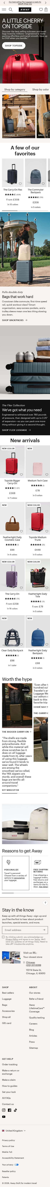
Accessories (8, 1011)
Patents (5, 1177)
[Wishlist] (41, 9)
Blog (31, 1029)
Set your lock (9, 1092)
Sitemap (33, 1047)
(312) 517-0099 (33, 965)
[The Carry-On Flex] (13, 173)
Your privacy (7, 1164)
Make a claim (9, 1079)
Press (32, 1041)
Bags (4, 1005)
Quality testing (37, 1017)
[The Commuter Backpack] (36, 173)
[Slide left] (45, 2)
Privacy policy (8, 1140)
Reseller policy (9, 1171)
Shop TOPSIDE (13, 45)
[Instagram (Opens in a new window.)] (3, 1111)
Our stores (34, 992)
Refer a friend (36, 998)
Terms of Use (8, 1146)
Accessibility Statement (13, 1158)
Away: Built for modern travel (23, 1183)
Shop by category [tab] (14, 89)
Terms (37, 939)
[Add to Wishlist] (20, 183)
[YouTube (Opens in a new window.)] (3, 1117)
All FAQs (6, 1098)
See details (44, 886)
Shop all (6, 1017)
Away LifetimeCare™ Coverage (36, 1008)
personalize (19, 878)
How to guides (9, 1086)
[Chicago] (11, 963)
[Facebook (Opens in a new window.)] (9, 1111)
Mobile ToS (7, 1152)
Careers (33, 1023)
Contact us (8, 1104)
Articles (33, 1035)
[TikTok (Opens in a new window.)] (15, 1111)
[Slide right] (4, 2)
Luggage (6, 998)
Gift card (6, 1023)
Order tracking (9, 1064)
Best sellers (8, 992)
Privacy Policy (12, 939)
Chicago (30, 962)
